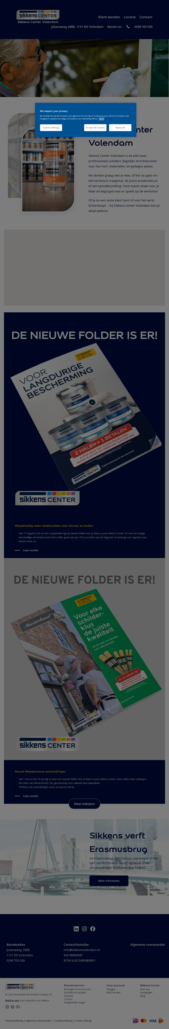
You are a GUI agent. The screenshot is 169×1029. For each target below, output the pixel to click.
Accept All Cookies (95, 127)
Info (102, 118)
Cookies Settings (51, 127)
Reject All (120, 127)
